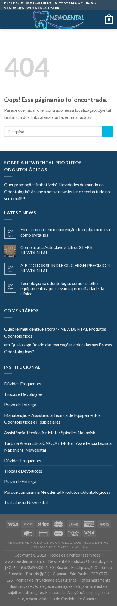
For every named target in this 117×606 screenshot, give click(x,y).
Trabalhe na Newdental (26, 502)
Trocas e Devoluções (23, 394)
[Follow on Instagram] (36, 199)
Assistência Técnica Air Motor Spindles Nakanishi (50, 432)
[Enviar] (107, 131)
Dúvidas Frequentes (22, 383)
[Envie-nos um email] (49, 199)
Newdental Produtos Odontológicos (44, 542)
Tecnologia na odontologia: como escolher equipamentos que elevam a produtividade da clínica (62, 288)
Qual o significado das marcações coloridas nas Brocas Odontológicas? (58, 348)
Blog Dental (96, 542)
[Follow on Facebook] (29, 199)
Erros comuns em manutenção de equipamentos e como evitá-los (65, 232)
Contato (80, 547)
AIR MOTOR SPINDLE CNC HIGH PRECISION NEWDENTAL (65, 268)
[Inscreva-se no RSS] (62, 199)
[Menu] (7, 20)
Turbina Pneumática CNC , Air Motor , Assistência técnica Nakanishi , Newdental (58, 446)
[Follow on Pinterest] (56, 199)
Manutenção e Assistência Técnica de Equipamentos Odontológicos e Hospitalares (52, 418)
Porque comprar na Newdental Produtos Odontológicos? (57, 492)
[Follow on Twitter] (43, 199)
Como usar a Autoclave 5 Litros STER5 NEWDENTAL (56, 250)
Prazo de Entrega (20, 404)
